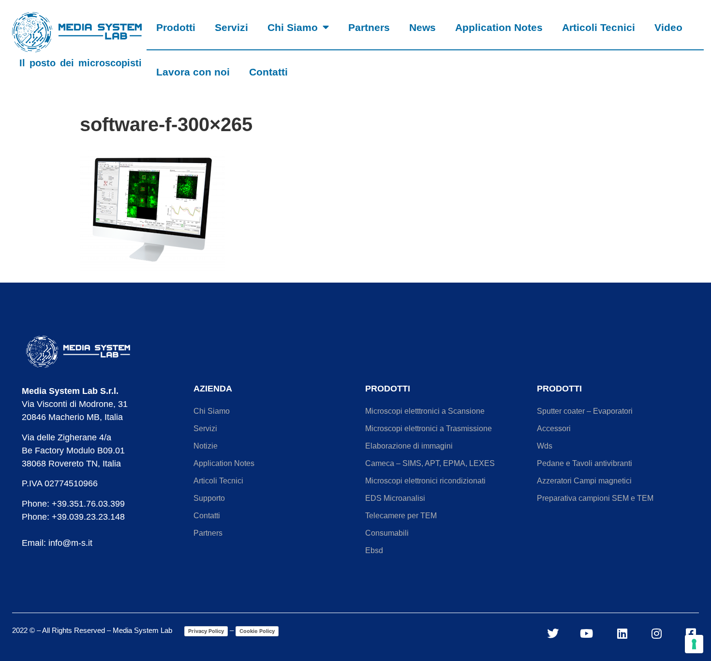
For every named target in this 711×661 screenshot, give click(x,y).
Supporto (209, 498)
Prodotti (175, 27)
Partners (369, 27)
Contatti (268, 71)
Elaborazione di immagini (409, 446)
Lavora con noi (193, 71)
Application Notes (499, 27)
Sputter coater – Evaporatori (585, 411)
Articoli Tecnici (598, 27)
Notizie (205, 446)
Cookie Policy (257, 631)
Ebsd (374, 550)
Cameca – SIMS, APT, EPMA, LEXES (430, 463)
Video (668, 27)
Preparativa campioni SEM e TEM (595, 498)
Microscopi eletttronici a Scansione (425, 411)
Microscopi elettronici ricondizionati (425, 481)
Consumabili (387, 533)
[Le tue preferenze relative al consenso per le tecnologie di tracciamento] (694, 644)
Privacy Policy (206, 631)
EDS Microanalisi (395, 498)
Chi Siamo (292, 27)
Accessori (554, 428)
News (422, 27)
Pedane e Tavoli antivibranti (584, 463)
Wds (544, 446)
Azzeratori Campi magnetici (584, 481)
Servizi (231, 27)
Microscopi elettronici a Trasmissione (428, 428)
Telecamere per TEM (401, 515)
